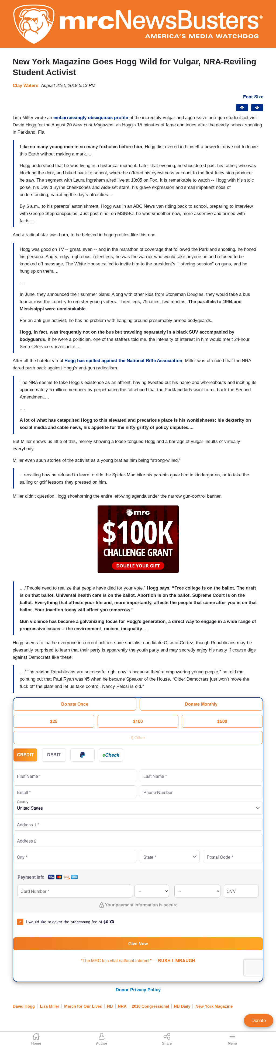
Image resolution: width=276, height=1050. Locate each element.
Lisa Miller (49, 1006)
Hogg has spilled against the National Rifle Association (123, 360)
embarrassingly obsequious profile (90, 117)
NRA (122, 1006)
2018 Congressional (150, 1006)
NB (110, 1006)
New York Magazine (214, 1006)
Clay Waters (25, 85)
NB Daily (182, 1006)
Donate (258, 1020)
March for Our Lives (83, 1006)
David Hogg (24, 1006)
